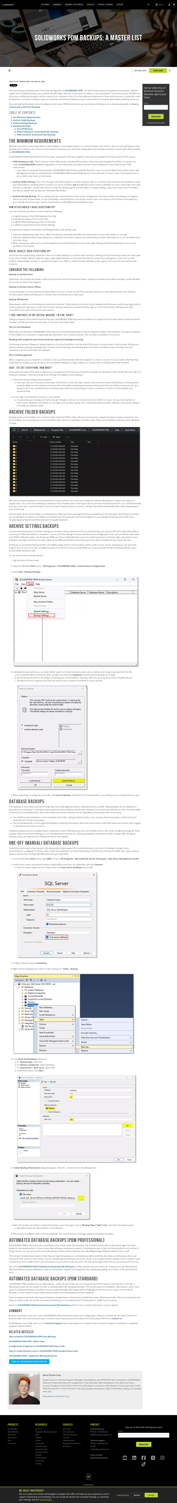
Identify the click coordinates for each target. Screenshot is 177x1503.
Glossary (38, 1455)
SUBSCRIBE (158, 70)
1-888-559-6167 (102, 1443)
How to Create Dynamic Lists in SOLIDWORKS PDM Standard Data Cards (43, 1351)
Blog (36, 1435)
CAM (9, 1440)
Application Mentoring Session (46, 1432)
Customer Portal (41, 1449)
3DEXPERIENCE (13, 1432)
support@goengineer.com (99, 1449)
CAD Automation (69, 1432)
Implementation (69, 1440)
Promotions (12, 1443)
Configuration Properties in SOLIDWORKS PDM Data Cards (37, 1346)
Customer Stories (41, 1452)
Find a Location (96, 1455)
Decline (137, 1495)
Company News (41, 1446)
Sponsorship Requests (99, 1458)
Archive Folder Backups (24, 120)
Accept (151, 1495)
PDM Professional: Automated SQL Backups (38, 131)
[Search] (148, 4)
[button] (160, 4)
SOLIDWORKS (13, 1429)
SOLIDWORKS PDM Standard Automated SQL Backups (43, 1305)
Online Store (39, 1461)
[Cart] (173, 4)
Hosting (66, 1438)
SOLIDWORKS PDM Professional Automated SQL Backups (46, 1266)
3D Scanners (12, 1438)
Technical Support (53, 1323)
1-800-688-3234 (102, 1432)
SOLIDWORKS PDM (74, 90)
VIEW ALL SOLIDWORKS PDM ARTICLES (29, 1361)
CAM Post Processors (70, 1435)
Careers (38, 1440)
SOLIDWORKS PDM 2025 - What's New (27, 1341)
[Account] (169, 4)
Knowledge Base (41, 1458)
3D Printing (67, 1429)
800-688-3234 (140, 70)
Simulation (67, 1446)
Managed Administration (72, 1443)
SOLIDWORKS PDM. (21, 152)
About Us (38, 1429)
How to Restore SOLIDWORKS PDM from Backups (32, 1336)
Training (38, 1464)
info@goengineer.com (104, 1435)
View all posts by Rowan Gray (56, 1396)
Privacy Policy (45, 1499)
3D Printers (12, 1435)
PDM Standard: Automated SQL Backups (36, 134)
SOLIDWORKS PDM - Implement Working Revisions (33, 1355)
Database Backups (22, 126)
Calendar (38, 1438)
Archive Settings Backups (25, 123)
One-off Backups (25, 129)
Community (39, 1443)
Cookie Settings (123, 1495)
